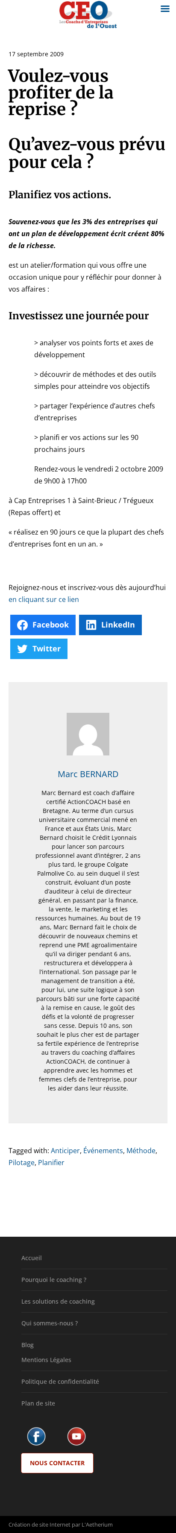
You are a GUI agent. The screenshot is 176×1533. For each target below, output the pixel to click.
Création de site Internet (39, 1524)
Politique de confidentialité (60, 1381)
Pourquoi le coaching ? (53, 1280)
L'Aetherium (97, 1524)
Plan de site (38, 1403)
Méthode (140, 1150)
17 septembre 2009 (36, 54)
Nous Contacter (57, 1463)
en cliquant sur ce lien (44, 599)
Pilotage (22, 1162)
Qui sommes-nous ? (49, 1323)
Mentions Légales (46, 1360)
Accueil (31, 1258)
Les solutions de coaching (58, 1301)
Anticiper (65, 1150)
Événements (103, 1150)
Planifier (51, 1162)
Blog (27, 1345)
